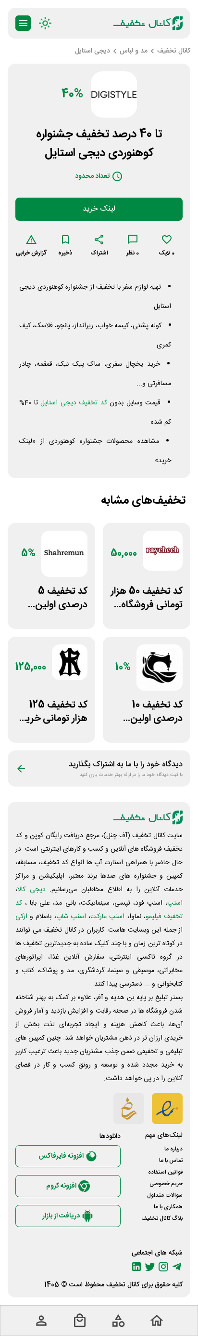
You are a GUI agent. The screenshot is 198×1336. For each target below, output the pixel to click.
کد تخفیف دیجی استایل (73, 403)
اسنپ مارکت (107, 916)
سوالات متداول (165, 1195)
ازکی (21, 916)
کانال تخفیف (122, 1285)
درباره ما (173, 1149)
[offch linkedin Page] (136, 1266)
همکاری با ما (168, 1207)
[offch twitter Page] (150, 1266)
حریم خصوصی (166, 1184)
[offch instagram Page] (163, 1266)
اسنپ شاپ (71, 916)
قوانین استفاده (165, 1172)
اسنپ (175, 903)
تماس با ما (171, 1160)
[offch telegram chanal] (177, 1266)
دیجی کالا (31, 889)
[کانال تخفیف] (148, 23)
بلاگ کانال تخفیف (162, 1218)
